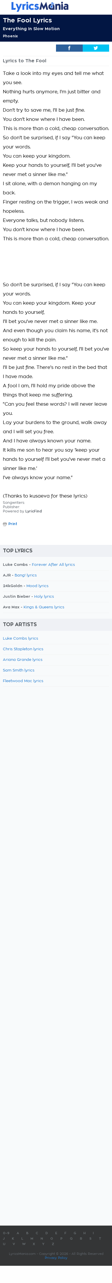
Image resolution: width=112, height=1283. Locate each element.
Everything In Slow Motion (31, 29)
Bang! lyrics (26, 575)
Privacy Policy (56, 1257)
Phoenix (10, 36)
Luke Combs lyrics (20, 638)
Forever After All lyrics (53, 565)
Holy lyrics (44, 597)
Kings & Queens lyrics (44, 607)
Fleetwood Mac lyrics (23, 681)
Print (12, 524)
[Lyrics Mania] (56, 7)
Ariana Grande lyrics (23, 660)
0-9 (6, 1233)
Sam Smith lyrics (18, 670)
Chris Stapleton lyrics (23, 649)
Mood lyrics (37, 586)
